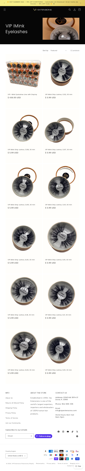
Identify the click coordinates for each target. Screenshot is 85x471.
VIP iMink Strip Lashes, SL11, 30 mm (58, 315)
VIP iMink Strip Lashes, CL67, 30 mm (58, 150)
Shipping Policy (11, 408)
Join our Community (13, 423)
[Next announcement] (80, 3)
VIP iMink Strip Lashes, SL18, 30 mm (21, 315)
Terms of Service (12, 418)
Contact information (73, 466)
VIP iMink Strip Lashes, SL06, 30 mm (21, 260)
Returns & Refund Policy (15, 403)
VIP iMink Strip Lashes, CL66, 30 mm (21, 205)
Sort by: (45, 50)
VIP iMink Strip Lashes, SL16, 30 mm (58, 370)
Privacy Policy (11, 413)
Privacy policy (51, 463)
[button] (4, 9)
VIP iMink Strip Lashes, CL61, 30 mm (58, 205)
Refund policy (40, 463)
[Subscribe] (31, 436)
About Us (9, 398)
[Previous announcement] (4, 3)
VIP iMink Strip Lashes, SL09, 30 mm (21, 370)
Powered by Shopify (27, 463)
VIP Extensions (16, 463)
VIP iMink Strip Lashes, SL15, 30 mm (58, 260)
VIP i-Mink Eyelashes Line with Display (22, 95)
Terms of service (63, 463)
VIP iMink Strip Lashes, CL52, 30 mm (58, 95)
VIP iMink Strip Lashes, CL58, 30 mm (21, 150)
